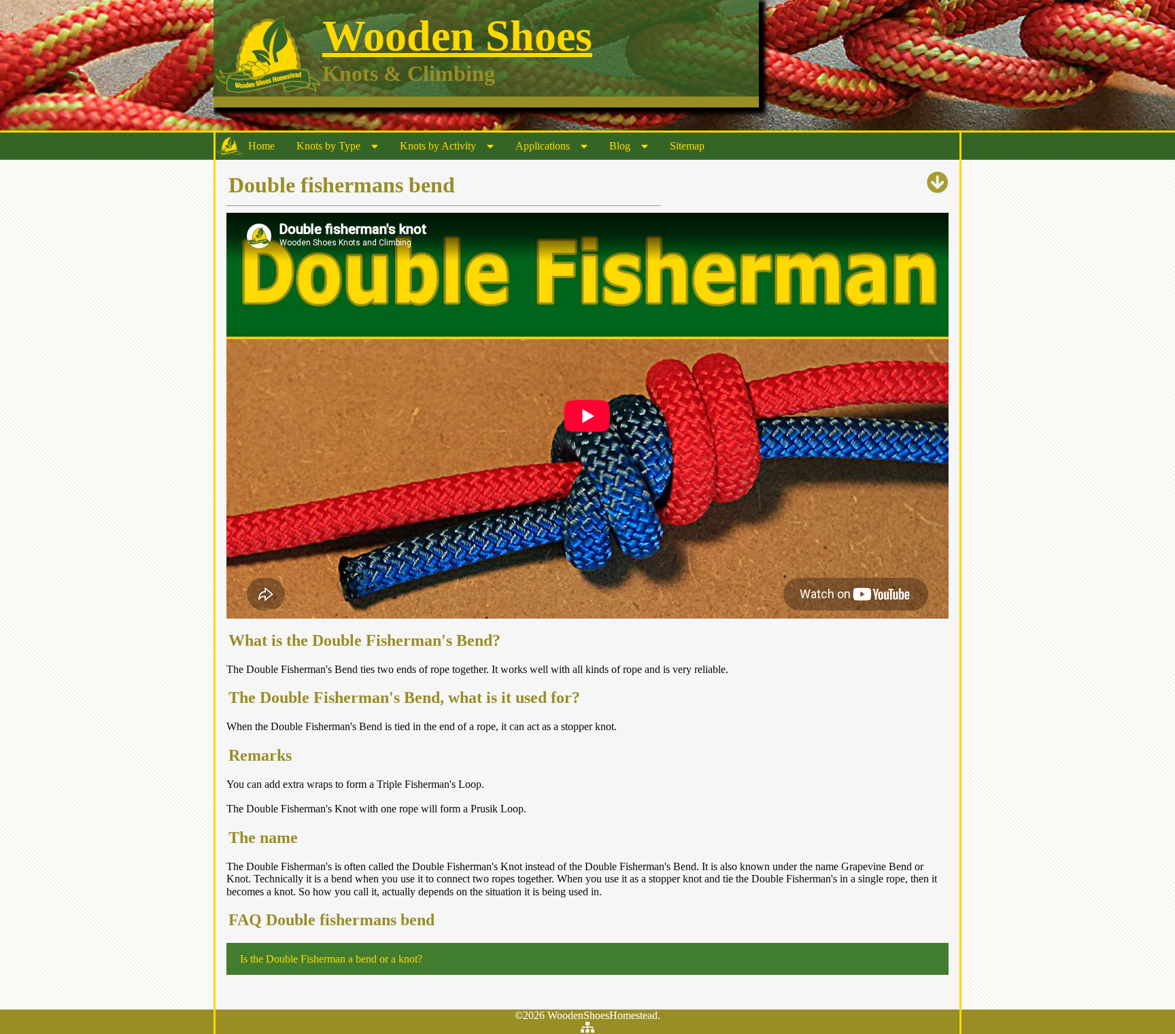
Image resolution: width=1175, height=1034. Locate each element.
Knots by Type (328, 146)
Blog (619, 146)
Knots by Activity (438, 146)
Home (261, 146)
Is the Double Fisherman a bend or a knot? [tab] (331, 959)
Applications (542, 146)
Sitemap (687, 146)
